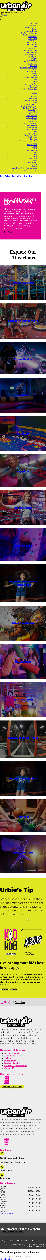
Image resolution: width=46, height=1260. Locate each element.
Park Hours (33, 25)
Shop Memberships (30, 50)
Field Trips (33, 58)
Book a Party (32, 37)
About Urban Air (31, 77)
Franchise (33, 66)
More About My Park (7, 1213)
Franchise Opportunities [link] (15, 1065)
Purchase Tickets (31, 31)
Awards (34, 73)
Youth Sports (32, 64)
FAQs (35, 83)
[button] (1, 15)
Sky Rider (23, 471)
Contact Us (33, 41)
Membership (32, 48)
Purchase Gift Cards (30, 35)
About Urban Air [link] (12, 1053)
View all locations (6, 1259)
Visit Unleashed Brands (13, 1232)
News (35, 70)
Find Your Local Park (12, 1087)
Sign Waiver (32, 39)
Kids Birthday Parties (29, 54)
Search (2, 1257)
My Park (34, 23)
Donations (33, 87)
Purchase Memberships (29, 33)
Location (5, 15)
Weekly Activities (31, 27)
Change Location (26, 170)
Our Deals (33, 46)
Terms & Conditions (12, 1244)
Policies (22, 1244)
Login (35, 170)
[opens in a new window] (1, 20)
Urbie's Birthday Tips (29, 89)
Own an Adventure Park (28, 68)
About (35, 75)
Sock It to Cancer (31, 85)
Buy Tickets (16, 168)
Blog (35, 91)
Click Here (4, 989)
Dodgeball (23, 816)
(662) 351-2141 (6, 1170)
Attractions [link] (9, 1056)
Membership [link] (10, 1060)
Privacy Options (32, 1244)
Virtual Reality (23, 359)
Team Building (32, 60)
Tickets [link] (7, 1058)
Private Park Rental (30, 62)
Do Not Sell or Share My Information (34, 1245)
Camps (34, 29)
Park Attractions (31, 42)
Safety (35, 81)
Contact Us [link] (9, 1068)
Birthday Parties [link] (12, 1063)
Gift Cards (33, 79)
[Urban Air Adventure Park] (16, 11)
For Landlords (32, 71)
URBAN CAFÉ (31, 44)
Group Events (32, 56)
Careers (34, 93)
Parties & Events (31, 52)
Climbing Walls (23, 545)
